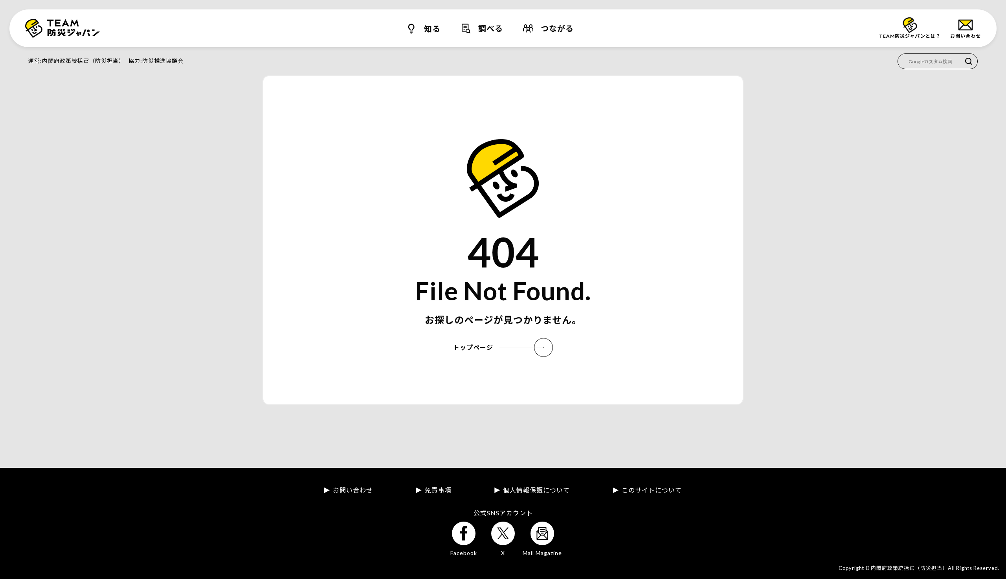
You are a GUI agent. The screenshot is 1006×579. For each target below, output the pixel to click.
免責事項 (438, 490)
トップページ (473, 347)
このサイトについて (652, 490)
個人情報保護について (536, 490)
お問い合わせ (353, 490)
